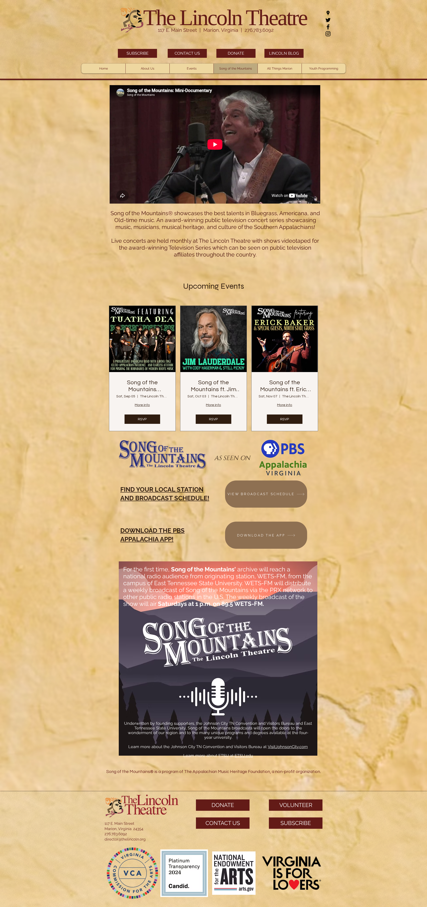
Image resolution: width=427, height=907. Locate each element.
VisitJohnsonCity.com (288, 746)
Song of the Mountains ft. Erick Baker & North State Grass (284, 386)
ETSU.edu (244, 755)
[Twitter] (328, 20)
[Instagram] (328, 33)
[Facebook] (328, 27)
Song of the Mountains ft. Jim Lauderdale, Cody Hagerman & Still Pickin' (213, 386)
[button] (147, 68)
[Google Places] (328, 13)
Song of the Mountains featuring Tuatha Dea (142, 386)
